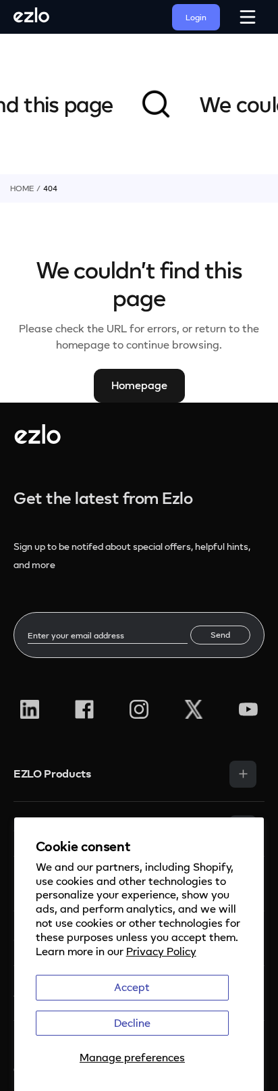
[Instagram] (139, 709)
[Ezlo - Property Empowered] (37, 440)
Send (220, 635)
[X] (193, 709)
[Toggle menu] (242, 774)
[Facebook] (84, 709)
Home (22, 188)
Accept (132, 987)
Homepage (139, 385)
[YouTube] (248, 709)
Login (196, 17)
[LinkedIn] (29, 709)
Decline (132, 1023)
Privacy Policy (161, 951)
